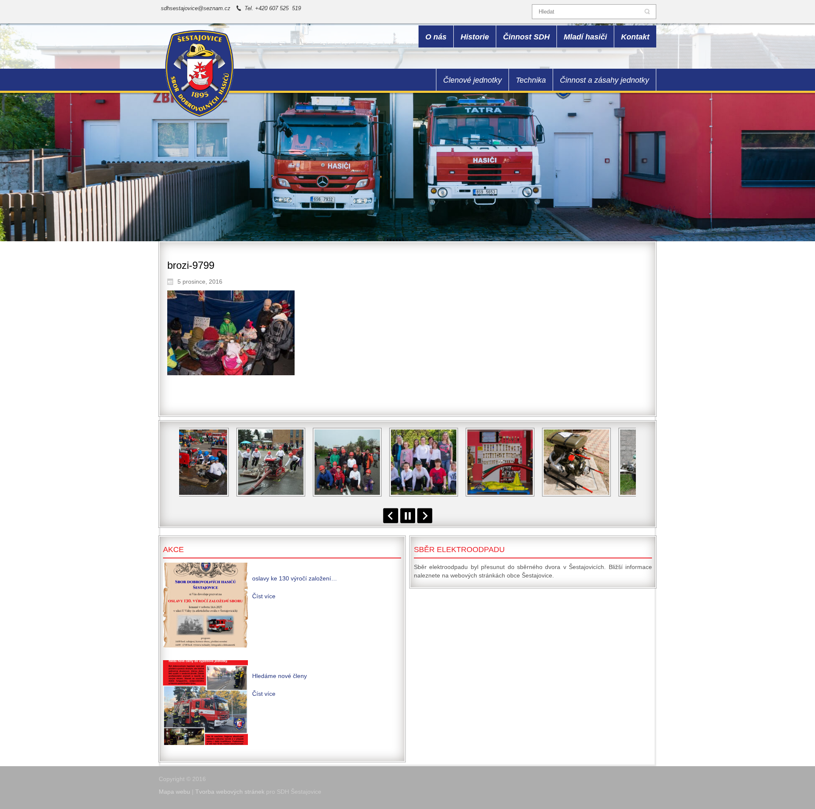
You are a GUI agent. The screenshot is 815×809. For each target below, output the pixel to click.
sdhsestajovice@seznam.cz (195, 8)
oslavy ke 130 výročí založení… (294, 578)
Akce (173, 549)
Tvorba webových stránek (229, 791)
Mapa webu (174, 791)
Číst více (263, 596)
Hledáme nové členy (279, 675)
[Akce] (205, 605)
